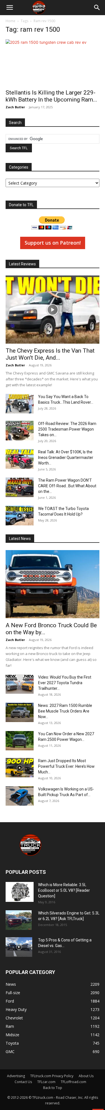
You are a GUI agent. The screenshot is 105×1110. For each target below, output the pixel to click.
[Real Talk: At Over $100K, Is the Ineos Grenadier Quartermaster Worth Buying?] (20, 459)
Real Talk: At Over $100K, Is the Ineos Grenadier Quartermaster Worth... (65, 457)
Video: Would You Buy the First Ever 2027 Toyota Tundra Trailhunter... (64, 683)
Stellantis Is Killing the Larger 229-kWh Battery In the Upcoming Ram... (51, 96)
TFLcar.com (46, 1081)
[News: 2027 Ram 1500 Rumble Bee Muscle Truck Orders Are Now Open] (20, 712)
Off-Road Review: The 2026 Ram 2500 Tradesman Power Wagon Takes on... (67, 429)
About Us (86, 1076)
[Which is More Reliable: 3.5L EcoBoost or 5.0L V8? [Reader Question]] (20, 892)
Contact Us (23, 1081)
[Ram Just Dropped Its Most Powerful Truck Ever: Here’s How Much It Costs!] (20, 767)
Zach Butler (15, 107)
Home (10, 21)
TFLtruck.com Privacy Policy (51, 1076)
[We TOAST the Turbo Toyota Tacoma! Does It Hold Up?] (20, 515)
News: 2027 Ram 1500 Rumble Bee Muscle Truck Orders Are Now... (65, 711)
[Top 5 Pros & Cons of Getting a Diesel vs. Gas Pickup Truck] (19, 947)
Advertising (16, 1076)
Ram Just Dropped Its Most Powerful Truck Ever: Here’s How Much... (66, 766)
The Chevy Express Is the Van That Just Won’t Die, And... (50, 354)
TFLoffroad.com (73, 1081)
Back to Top (52, 1087)
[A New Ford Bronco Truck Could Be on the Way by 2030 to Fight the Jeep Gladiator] (52, 584)
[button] (9, 7)
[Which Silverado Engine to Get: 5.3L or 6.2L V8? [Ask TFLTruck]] (19, 920)
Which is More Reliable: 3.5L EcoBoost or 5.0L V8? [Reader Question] (64, 890)
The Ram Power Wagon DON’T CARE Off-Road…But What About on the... (67, 486)
